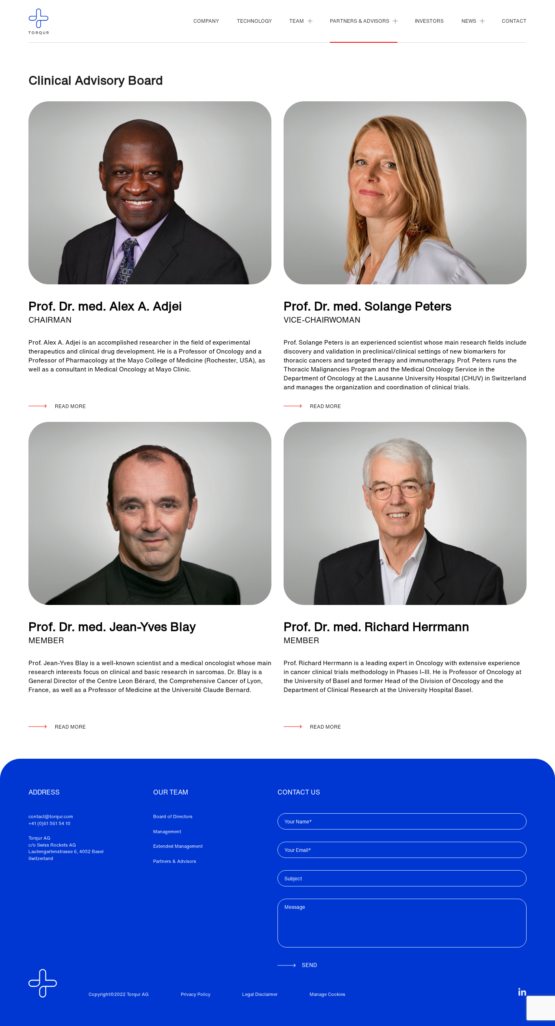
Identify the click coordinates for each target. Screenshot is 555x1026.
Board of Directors (173, 816)
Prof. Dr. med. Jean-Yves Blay (112, 627)
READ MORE (70, 406)
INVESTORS (429, 20)
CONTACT (514, 20)
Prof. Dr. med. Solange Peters (367, 306)
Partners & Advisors (174, 861)
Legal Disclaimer (260, 994)
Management (167, 831)
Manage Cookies (327, 994)
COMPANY (206, 20)
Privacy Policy (195, 994)
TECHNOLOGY (254, 20)
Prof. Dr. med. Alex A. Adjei (105, 306)
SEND (309, 965)
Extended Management (178, 846)
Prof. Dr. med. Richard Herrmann (376, 627)
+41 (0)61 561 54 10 (49, 823)
